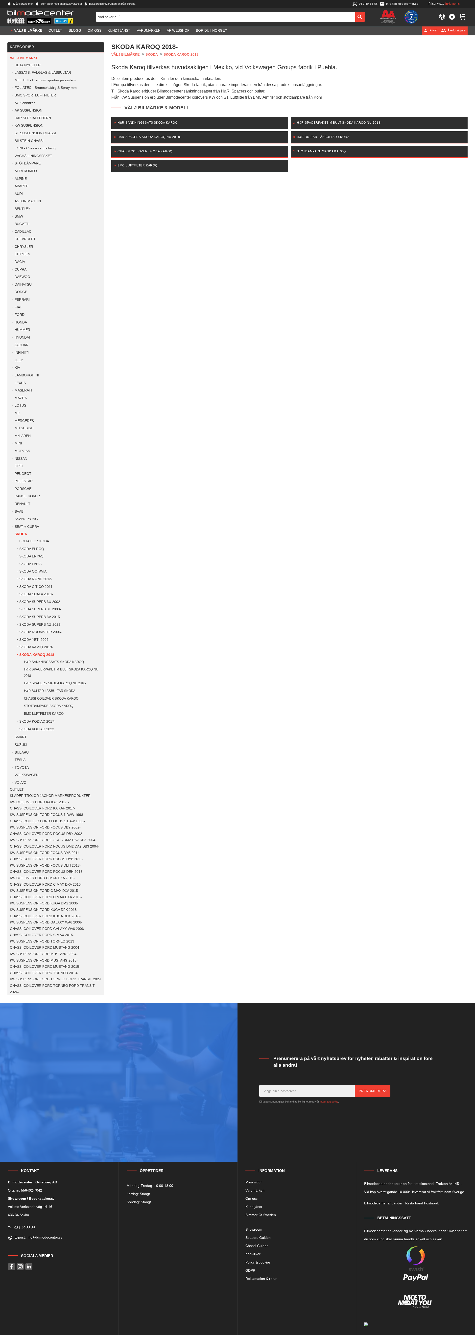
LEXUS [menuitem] (20, 383)
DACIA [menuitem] (20, 262)
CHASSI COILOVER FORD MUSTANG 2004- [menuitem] (45, 947)
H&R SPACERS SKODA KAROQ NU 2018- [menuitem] (55, 683)
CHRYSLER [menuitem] (24, 247)
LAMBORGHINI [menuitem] (27, 375)
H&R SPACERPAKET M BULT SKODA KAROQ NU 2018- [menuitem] (61, 673)
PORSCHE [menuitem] (23, 489)
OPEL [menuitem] (19, 466)
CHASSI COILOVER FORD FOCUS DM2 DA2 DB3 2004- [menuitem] (54, 846)
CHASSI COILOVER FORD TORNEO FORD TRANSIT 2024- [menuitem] (52, 989)
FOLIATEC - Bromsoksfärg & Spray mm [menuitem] (46, 88)
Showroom (253, 1229)
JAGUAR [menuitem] (21, 345)
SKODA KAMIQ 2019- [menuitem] (36, 647)
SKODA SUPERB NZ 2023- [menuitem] (40, 624)
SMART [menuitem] (21, 737)
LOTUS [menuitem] (20, 405)
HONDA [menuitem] (21, 322)
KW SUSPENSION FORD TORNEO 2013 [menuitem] (42, 941)
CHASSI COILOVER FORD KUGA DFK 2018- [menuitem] (45, 916)
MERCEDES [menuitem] (24, 421)
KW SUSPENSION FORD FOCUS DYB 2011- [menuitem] (45, 853)
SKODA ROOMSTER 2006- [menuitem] (40, 632)
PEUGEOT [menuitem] (23, 474)
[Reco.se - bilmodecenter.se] (411, 17)
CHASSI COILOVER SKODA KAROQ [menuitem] (51, 698)
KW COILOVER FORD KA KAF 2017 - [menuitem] (39, 802)
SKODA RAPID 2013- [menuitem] (35, 579)
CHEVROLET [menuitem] (25, 239)
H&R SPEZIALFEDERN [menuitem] (33, 118)
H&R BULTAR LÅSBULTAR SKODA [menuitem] (49, 691)
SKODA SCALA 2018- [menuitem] (36, 594)
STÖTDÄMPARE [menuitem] (28, 163)
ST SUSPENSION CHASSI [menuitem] (35, 133)
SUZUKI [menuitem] (21, 745)
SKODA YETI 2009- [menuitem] (34, 640)
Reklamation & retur (261, 1279)
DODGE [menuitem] (21, 292)
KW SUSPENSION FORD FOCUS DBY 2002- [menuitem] (45, 827)
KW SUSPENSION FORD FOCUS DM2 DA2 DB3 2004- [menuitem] (53, 840)
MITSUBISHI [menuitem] (24, 428)
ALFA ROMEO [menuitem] (26, 171)
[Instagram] (20, 1266)
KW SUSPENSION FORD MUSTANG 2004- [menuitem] (44, 954)
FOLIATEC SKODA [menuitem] (34, 541)
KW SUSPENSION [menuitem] (29, 125)
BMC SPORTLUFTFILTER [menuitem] (35, 95)
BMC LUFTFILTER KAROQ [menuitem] (44, 713)
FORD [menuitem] (19, 315)
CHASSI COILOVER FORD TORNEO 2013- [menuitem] (44, 973)
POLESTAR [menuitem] (24, 481)
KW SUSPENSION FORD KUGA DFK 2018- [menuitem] (44, 910)
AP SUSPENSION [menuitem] (28, 110)
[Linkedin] (28, 1266)
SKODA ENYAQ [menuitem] (31, 556)
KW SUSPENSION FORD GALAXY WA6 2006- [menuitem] (46, 922)
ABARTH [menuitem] (21, 186)
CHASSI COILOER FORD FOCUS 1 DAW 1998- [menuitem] (47, 821)
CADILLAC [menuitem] (23, 231)
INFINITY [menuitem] (22, 352)
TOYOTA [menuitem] (22, 767)
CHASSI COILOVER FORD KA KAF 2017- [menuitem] (42, 808)
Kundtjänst (253, 1207)
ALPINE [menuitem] (21, 179)
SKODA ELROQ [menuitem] (31, 549)
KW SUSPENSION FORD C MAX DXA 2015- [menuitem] (44, 891)
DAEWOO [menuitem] (22, 277)
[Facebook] (11, 1266)
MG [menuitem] (17, 413)
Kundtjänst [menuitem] (119, 30)
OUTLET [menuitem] (55, 30)
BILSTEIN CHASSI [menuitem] (29, 141)
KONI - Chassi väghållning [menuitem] (35, 148)
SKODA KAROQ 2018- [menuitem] (37, 655)
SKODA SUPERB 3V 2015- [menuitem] (40, 617)
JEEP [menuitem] (19, 360)
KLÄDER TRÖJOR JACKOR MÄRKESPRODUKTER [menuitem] (50, 796)
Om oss (251, 1198)
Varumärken (254, 1190)
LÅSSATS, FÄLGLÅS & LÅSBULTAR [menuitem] (43, 72)
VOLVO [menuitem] (20, 782)
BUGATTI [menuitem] (22, 224)
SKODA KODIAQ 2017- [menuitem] (37, 721)
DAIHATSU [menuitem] (23, 284)
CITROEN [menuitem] (22, 254)
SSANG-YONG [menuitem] (26, 519)
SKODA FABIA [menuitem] (30, 564)
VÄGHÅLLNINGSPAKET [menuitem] (33, 156)
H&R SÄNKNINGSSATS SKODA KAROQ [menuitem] (54, 662)
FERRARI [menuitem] (22, 299)
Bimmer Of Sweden (260, 1215)
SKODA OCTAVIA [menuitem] (33, 571)
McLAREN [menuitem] (23, 436)
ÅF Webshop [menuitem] (178, 30)
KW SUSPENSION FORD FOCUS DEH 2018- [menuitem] (45, 865)
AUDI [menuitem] (19, 194)
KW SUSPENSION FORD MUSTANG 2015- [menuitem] (44, 960)
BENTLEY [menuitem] (22, 209)
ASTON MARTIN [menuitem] (28, 201)
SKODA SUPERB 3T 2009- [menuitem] (40, 609)
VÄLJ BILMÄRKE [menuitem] (28, 30)
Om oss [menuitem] (94, 30)
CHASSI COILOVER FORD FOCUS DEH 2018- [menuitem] (47, 872)
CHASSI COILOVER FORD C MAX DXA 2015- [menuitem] (46, 897)
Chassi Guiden (256, 1246)
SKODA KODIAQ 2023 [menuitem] (36, 729)
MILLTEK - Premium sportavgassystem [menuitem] (45, 80)
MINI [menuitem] (18, 443)
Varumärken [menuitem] (149, 30)
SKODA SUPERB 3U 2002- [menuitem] (40, 602)
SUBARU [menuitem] (22, 752)
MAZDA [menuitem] (21, 398)
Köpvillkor (253, 1254)
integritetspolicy (329, 1101)
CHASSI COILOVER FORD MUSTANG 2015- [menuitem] (45, 966)
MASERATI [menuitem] (23, 390)
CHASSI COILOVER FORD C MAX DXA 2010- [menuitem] (46, 884)
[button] (452, 16)
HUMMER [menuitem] (22, 330)
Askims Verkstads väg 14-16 (30, 1207)
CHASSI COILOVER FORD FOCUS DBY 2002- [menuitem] (46, 834)
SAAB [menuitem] (19, 511)
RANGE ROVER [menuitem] (27, 496)
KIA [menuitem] (17, 367)
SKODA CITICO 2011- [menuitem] (36, 587)
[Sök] (360, 17)
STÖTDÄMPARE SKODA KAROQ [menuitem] (48, 706)
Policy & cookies (258, 1262)
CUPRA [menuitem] (20, 269)
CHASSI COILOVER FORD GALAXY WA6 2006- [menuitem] (47, 929)
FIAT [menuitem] (18, 307)
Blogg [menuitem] (75, 30)
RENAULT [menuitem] (22, 504)
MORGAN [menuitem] (22, 451)
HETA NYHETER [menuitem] (28, 65)
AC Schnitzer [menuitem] (25, 103)
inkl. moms (452, 3)
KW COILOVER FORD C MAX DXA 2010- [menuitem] (42, 878)
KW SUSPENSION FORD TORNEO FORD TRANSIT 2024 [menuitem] (55, 979)
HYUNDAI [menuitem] (22, 337)
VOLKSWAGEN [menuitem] (27, 775)
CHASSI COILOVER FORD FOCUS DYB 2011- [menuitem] (46, 859)
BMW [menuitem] (19, 216)
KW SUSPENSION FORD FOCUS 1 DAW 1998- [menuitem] (47, 815)
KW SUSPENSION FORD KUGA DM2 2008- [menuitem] (44, 903)
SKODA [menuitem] (21, 534)
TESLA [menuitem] (20, 760)
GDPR (250, 1270)
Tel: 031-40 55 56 (21, 1228)
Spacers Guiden (258, 1238)
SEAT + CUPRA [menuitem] (27, 527)
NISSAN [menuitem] (21, 458)
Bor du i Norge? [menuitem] (211, 30)
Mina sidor (253, 1182)
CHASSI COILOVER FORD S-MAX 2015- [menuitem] (42, 935)
